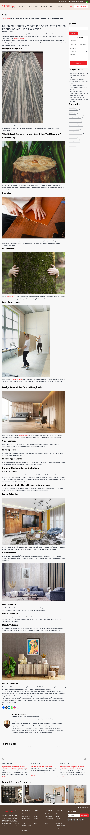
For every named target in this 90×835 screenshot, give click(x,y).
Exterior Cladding (73, 110)
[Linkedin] (9, 707)
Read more (6, 828)
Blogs (57, 816)
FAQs (57, 821)
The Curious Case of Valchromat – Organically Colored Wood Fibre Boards (14, 767)
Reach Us (59, 6)
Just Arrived (59, 823)
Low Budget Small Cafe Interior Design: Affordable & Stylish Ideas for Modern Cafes (78, 93)
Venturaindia (72, 108)
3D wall (71, 112)
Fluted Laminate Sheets (75, 118)
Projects (58, 818)
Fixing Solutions (26, 816)
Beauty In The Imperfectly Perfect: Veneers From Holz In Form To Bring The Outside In (43, 767)
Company (22, 6)
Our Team (36, 816)
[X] (6, 707)
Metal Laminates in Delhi (75, 120)
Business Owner (48, 816)
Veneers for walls (19, 38)
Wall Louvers (72, 144)
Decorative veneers (74, 132)
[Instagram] (14, 707)
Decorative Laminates (74, 142)
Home (4, 18)
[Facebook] (3, 707)
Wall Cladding (72, 114)
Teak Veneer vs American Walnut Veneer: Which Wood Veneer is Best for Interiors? (72, 767)
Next (85, 759)
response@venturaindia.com (76, 1)
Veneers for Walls (73, 140)
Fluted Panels (72, 146)
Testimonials (36, 818)
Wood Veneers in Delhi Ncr (76, 126)
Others (23, 813)
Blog (8, 18)
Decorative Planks (26, 825)
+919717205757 (62, 1)
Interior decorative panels (75, 122)
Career (35, 821)
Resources (58, 813)
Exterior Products (26, 818)
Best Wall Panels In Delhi (75, 134)
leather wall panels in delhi (76, 136)
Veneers (24, 823)
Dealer (46, 823)
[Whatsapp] (12, 707)
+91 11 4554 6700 (84, 808)
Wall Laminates (73, 138)
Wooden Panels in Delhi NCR (76, 128)
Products (44, 6)
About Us (36, 813)
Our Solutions (33, 6)
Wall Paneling (25, 821)
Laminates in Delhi (74, 130)
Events (35, 823)
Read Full (4, 777)
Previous (3, 759)
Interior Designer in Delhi (75, 116)
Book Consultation (81, 7)
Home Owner (48, 813)
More (51, 6)
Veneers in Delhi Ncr (74, 124)
